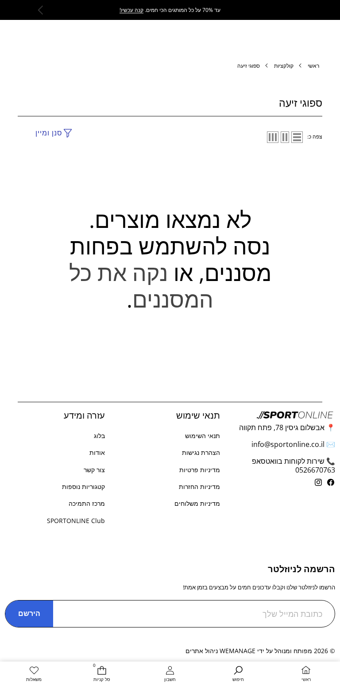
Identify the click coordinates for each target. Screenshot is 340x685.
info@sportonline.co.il (288, 444)
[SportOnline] (170, 6)
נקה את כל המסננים (141, 286)
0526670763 (315, 470)
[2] (285, 137)
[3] (272, 137)
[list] (297, 137)
